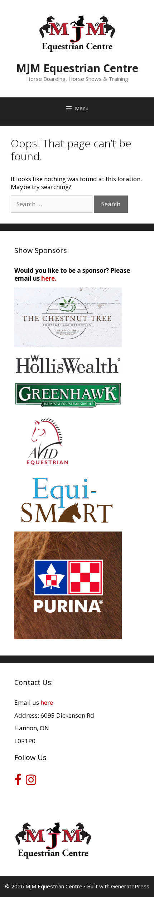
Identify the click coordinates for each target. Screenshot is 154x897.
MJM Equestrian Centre (77, 68)
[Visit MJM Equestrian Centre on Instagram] (31, 782)
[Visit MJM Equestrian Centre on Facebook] (17, 782)
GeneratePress (130, 886)
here (46, 702)
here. (49, 278)
